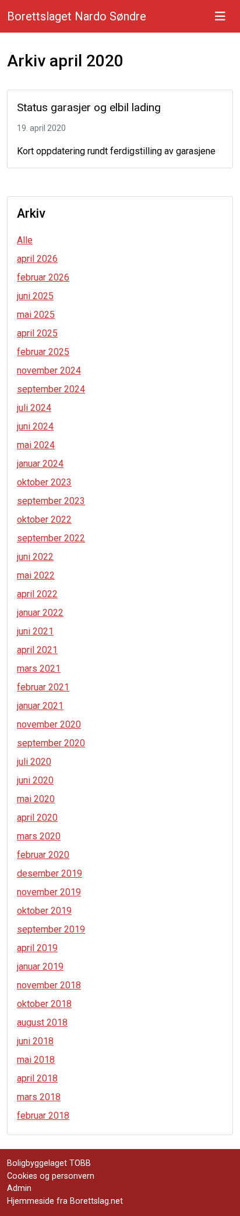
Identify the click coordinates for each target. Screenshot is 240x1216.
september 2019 (51, 929)
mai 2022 (36, 575)
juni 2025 (35, 296)
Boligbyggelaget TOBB (49, 1163)
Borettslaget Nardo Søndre (76, 16)
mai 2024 (36, 445)
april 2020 (37, 817)
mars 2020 (39, 836)
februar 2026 (43, 277)
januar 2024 (40, 463)
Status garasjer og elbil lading (89, 107)
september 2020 (51, 743)
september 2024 (51, 389)
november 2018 (49, 985)
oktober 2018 (44, 1003)
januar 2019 (40, 966)
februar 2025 (43, 351)
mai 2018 (36, 1059)
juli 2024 (34, 407)
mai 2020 (36, 798)
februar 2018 (43, 1115)
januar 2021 (40, 705)
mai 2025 (36, 314)
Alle (25, 240)
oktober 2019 (44, 910)
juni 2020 (35, 780)
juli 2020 (34, 761)
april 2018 (37, 1078)
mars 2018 (39, 1096)
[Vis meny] (220, 16)
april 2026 (37, 258)
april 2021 (37, 649)
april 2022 (37, 594)
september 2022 (51, 538)
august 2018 (42, 1022)
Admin (19, 1188)
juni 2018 (35, 1041)
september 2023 (51, 500)
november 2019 (49, 892)
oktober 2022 (44, 519)
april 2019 (37, 947)
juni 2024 (35, 426)
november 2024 (49, 370)
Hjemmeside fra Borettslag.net (65, 1201)
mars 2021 (39, 668)
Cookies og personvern (50, 1176)
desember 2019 (49, 873)
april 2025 (37, 333)
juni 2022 (35, 556)
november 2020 (49, 724)
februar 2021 (43, 687)
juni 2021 (35, 631)
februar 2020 (43, 854)
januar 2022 (40, 612)
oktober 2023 (44, 482)
